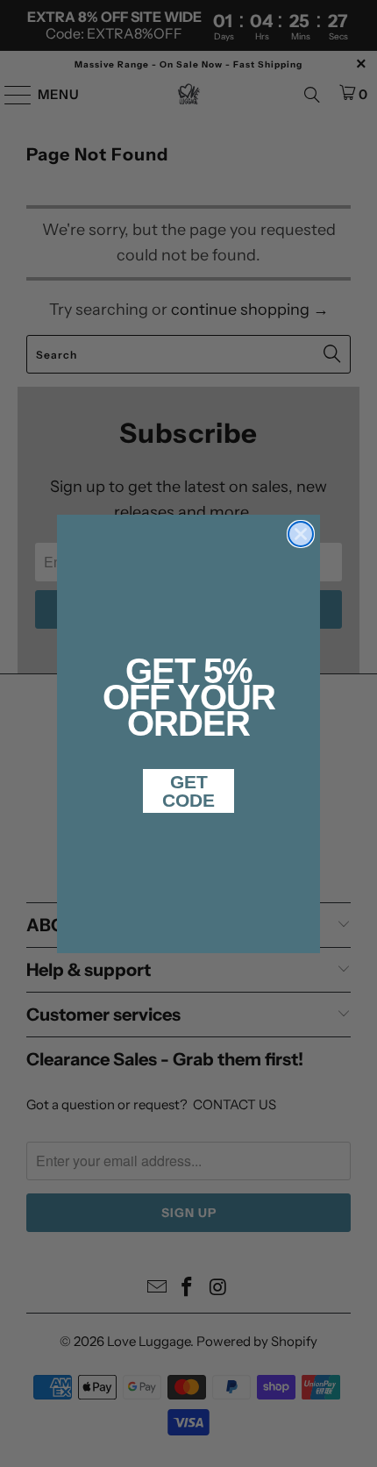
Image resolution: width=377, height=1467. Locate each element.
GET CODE (188, 791)
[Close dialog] (300, 534)
